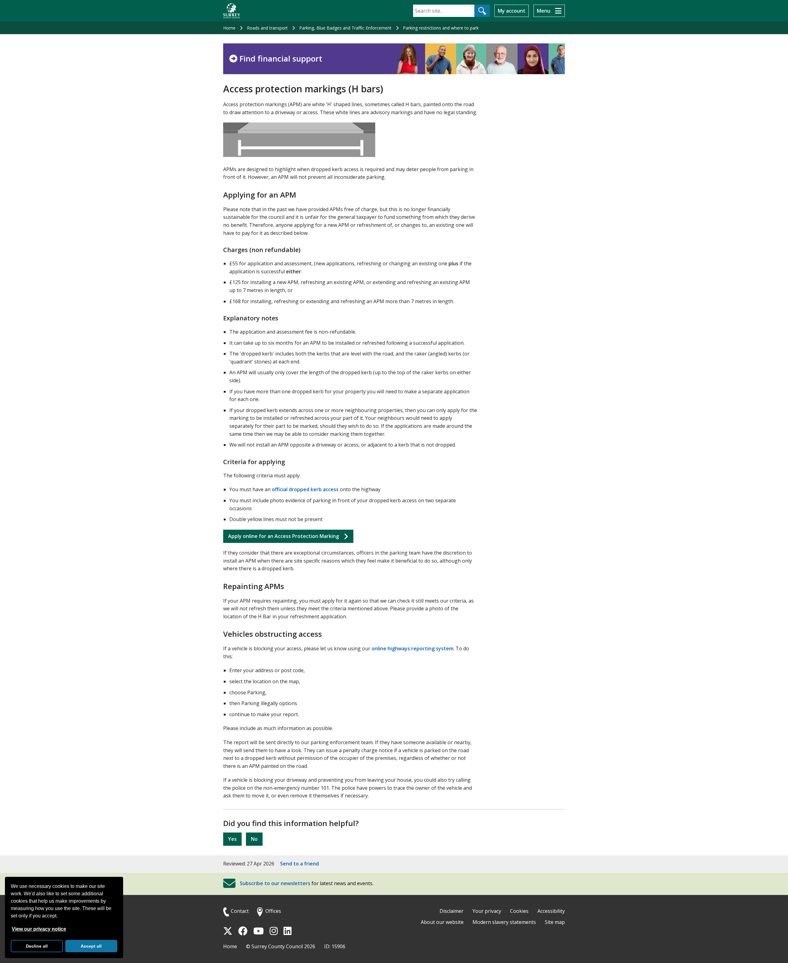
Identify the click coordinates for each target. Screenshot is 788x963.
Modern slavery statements (504, 922)
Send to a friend (299, 863)
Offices (273, 911)
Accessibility (551, 911)
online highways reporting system (412, 648)
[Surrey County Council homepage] (231, 10)
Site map (555, 922)
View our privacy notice (39, 929)
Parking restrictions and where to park (441, 28)
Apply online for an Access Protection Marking (283, 536)
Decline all (37, 946)
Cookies (519, 911)
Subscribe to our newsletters (275, 883)
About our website (442, 922)
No (254, 839)
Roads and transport (267, 28)
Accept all (91, 946)
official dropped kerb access (305, 489)
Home (229, 28)
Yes (232, 839)
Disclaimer (452, 911)
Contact (240, 911)
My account (511, 10)
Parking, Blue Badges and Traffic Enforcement (345, 28)
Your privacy (486, 911)
